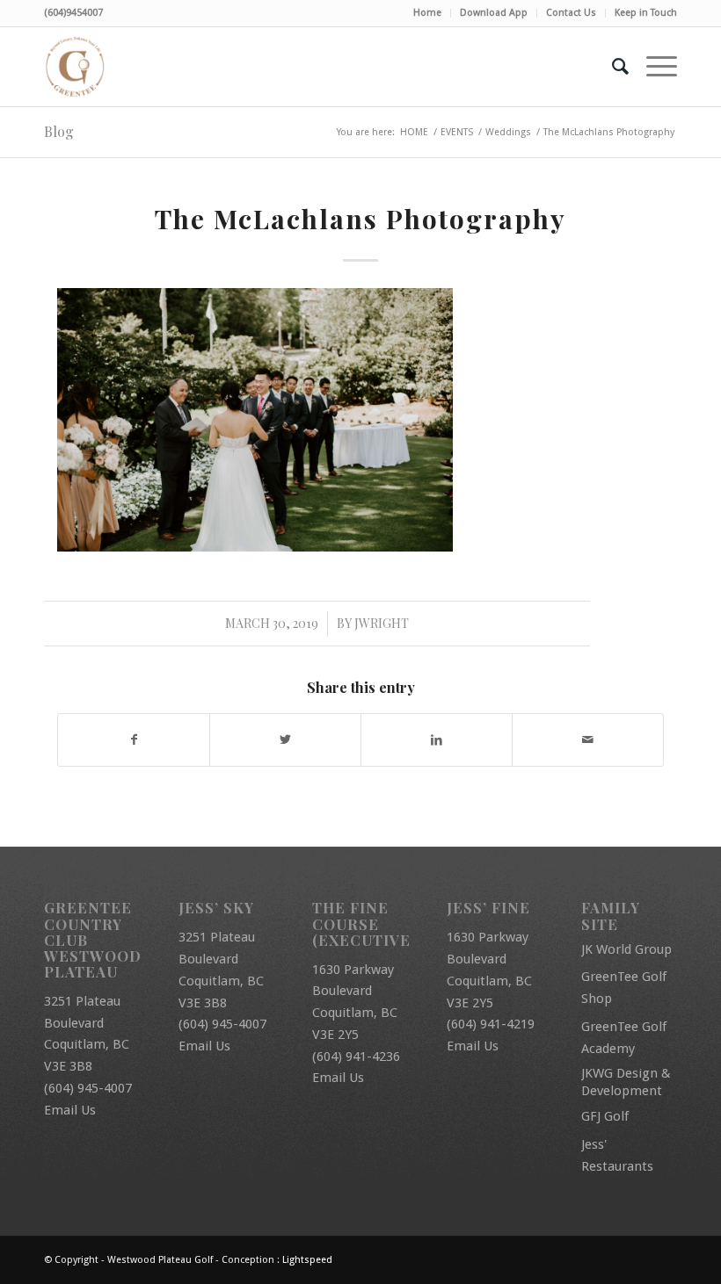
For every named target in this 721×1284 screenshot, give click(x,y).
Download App (494, 12)
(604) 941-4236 (356, 1056)
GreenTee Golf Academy (623, 1038)
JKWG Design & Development (626, 1082)
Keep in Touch (646, 12)
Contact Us (571, 12)
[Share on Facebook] (133, 740)
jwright (381, 623)
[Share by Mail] (588, 740)
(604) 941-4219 (491, 1024)
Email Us (70, 1110)
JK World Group (626, 949)
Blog (59, 131)
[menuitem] (427, 13)
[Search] (611, 66)
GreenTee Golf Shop (623, 987)
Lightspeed (307, 1260)
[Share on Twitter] (285, 740)
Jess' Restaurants (617, 1155)
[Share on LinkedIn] (436, 740)
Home (427, 12)
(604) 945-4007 (88, 1088)
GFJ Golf (605, 1116)
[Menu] (653, 66)
